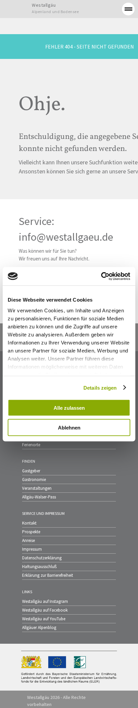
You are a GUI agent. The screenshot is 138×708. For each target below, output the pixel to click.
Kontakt (29, 523)
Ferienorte (31, 445)
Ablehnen (69, 427)
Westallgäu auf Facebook (45, 610)
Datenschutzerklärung (42, 558)
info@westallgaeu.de (66, 237)
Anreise (28, 540)
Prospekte (31, 532)
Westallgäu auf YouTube (43, 619)
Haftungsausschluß (39, 566)
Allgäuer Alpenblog (39, 627)
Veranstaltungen (37, 488)
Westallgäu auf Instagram (45, 601)
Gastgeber (31, 471)
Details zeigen (100, 387)
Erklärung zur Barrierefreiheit (47, 575)
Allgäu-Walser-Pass (39, 497)
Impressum (32, 549)
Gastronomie (34, 479)
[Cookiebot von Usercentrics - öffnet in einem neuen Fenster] (101, 276)
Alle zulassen (69, 408)
